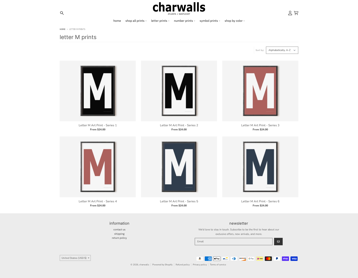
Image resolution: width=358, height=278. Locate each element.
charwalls (144, 264)
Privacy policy (200, 264)
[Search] (62, 13)
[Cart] (296, 13)
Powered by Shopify (162, 264)
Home (62, 29)
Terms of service (218, 264)
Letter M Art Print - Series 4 (98, 201)
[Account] (290, 13)
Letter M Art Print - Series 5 (179, 201)
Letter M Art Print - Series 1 (98, 125)
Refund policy (183, 264)
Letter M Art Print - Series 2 (179, 125)
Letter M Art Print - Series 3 (260, 125)
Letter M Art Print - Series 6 (260, 201)
